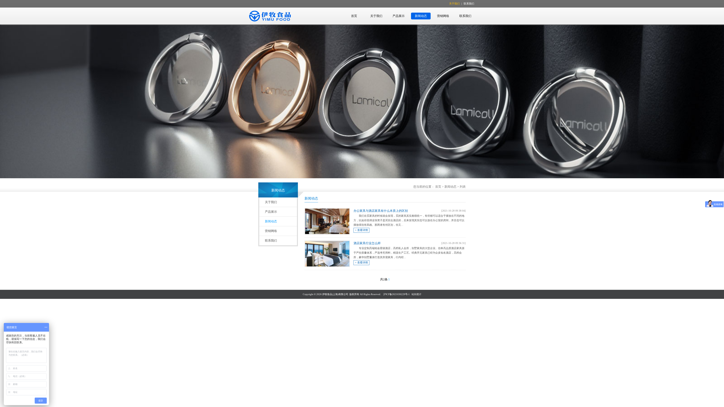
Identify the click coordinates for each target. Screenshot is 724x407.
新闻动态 (421, 16)
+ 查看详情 (361, 230)
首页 (354, 16)
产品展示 (399, 16)
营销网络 (443, 16)
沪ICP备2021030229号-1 (396, 294)
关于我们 (454, 3)
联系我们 (469, 3)
